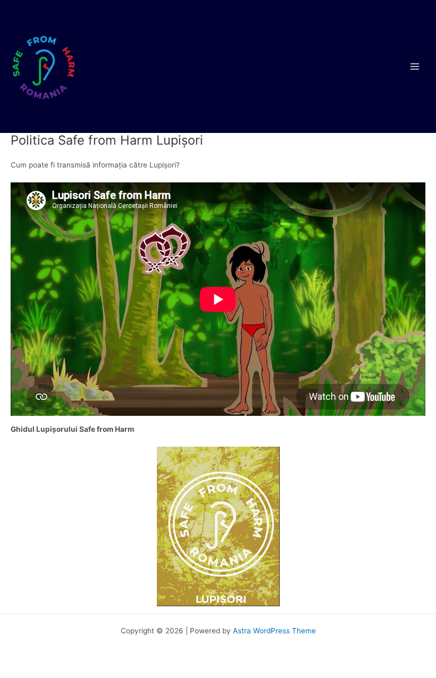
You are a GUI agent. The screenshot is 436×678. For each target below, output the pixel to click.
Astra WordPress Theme (274, 630)
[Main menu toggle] (415, 67)
